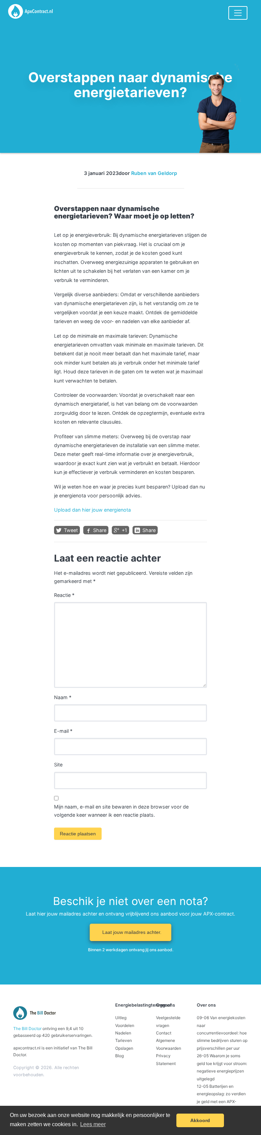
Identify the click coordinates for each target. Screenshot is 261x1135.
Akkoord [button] (200, 1120)
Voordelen (124, 1025)
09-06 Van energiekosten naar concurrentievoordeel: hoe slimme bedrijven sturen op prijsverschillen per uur (222, 1033)
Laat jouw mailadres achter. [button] (131, 932)
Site (58, 764)
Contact (163, 1032)
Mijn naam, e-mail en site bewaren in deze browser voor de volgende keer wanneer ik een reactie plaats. (121, 811)
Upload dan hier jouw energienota (92, 510)
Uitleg (120, 1017)
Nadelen (123, 1032)
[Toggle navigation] (237, 13)
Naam (62, 697)
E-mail (63, 731)
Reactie (64, 595)
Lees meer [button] (93, 1124)
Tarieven (123, 1040)
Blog (119, 1055)
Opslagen (124, 1048)
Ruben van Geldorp (154, 173)
